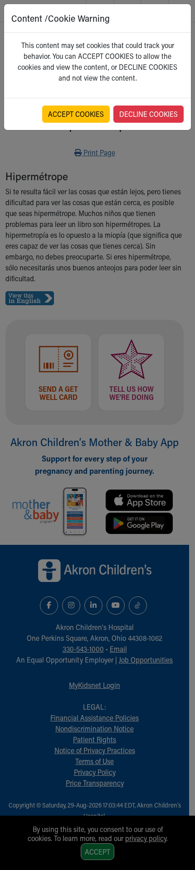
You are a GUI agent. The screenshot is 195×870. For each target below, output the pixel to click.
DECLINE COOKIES (148, 114)
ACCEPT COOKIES (76, 114)
